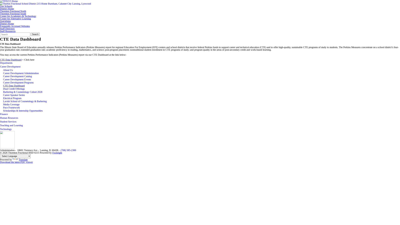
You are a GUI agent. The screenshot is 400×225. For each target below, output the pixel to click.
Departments (6, 63)
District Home (7, 9)
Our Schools (6, 6)
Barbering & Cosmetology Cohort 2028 (22, 92)
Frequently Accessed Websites (15, 26)
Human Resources (9, 118)
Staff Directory (7, 29)
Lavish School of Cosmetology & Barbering (25, 101)
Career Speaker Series (14, 95)
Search (35, 34)
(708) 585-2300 (68, 150)
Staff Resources (7, 31)
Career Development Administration (21, 73)
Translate (23, 159)
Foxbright (57, 152)
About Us (8, 70)
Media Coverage (11, 104)
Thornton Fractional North (13, 11)
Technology (6, 129)
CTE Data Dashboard (11, 59)
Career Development (10, 66)
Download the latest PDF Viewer (16, 162)
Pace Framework (11, 107)
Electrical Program (12, 98)
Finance (4, 114)
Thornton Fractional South (13, 13)
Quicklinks (5, 21)
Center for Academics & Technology (18, 16)
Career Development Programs (18, 82)
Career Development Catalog (17, 76)
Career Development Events (17, 79)
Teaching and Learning (11, 125)
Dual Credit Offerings (14, 89)
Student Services (8, 121)
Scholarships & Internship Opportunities (23, 110)
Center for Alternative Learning (15, 19)
